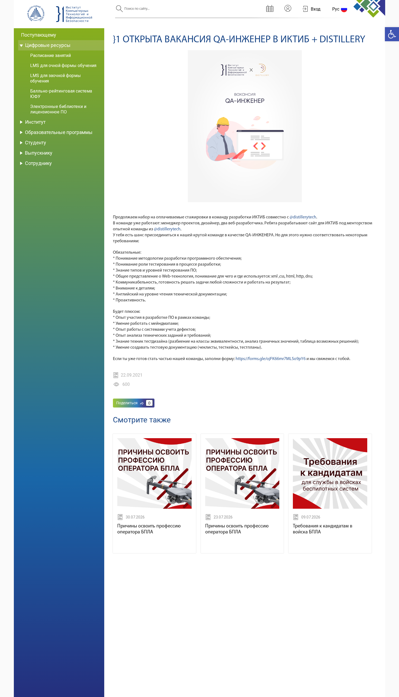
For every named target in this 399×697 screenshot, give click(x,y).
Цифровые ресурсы (48, 45)
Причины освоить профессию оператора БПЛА (149, 529)
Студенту (35, 142)
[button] (392, 34)
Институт (35, 122)
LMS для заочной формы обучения (55, 78)
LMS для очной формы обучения (63, 65)
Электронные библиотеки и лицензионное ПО (58, 109)
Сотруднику (38, 163)
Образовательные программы (59, 132)
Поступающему (38, 35)
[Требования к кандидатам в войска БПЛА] (330, 507)
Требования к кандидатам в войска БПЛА (322, 529)
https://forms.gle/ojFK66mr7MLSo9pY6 (271, 359)
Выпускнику (38, 153)
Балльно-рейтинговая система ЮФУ (61, 93)
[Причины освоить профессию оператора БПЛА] (154, 507)
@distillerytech (303, 217)
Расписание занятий (50, 55)
